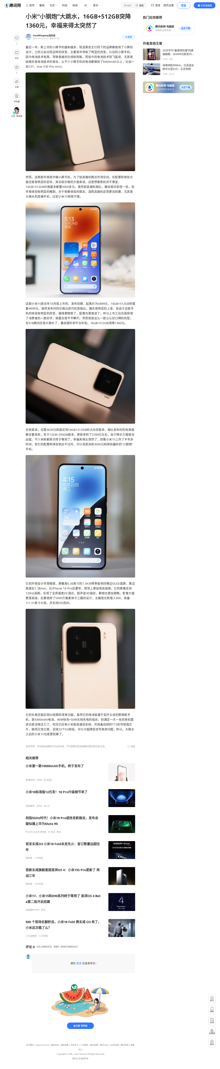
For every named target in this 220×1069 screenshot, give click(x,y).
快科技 (29, 858)
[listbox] (80, 846)
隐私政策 (65, 1045)
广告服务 (84, 1045)
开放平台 (74, 1045)
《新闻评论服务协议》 (69, 946)
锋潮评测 (30, 780)
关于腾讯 (30, 1045)
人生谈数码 (31, 936)
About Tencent (42, 1045)
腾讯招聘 (94, 1045)
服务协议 (55, 1045)
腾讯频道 (125, 1045)
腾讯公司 (76, 1058)
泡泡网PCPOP (32, 910)
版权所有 (84, 1058)
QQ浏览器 (114, 1045)
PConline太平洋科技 (36, 832)
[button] (185, 28)
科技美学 (30, 806)
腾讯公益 (104, 1045)
